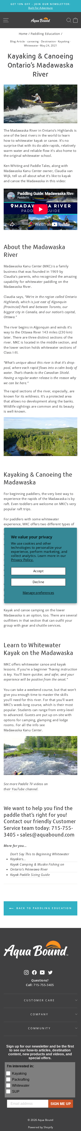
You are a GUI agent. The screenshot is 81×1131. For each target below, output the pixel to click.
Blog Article (17, 41)
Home (23, 34)
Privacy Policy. (22, 560)
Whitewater (31, 45)
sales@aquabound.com (47, 834)
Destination (48, 41)
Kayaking (63, 41)
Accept (38, 571)
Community (39, 1028)
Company (39, 1014)
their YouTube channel (21, 789)
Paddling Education (45, 34)
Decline (38, 582)
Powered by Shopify (40, 1127)
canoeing (33, 41)
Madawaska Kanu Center (23, 266)
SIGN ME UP (61, 1103)
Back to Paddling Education (43, 908)
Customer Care (39, 1000)
